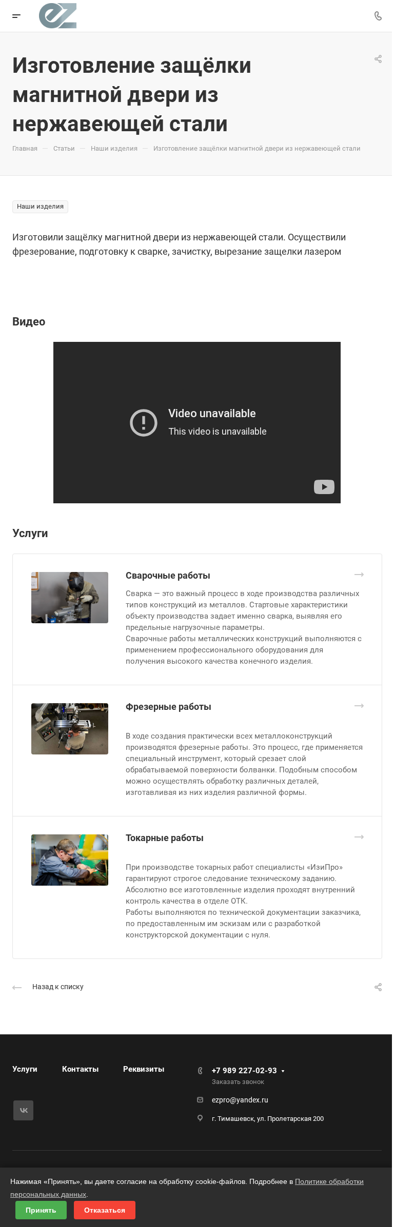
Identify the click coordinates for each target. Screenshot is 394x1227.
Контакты (80, 1069)
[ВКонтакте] (23, 1110)
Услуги (24, 1069)
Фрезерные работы (168, 706)
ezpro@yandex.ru (240, 1100)
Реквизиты (143, 1069)
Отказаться (104, 1210)
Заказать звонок (238, 1082)
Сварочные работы (168, 575)
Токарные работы (165, 837)
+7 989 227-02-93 (244, 1070)
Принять (41, 1210)
